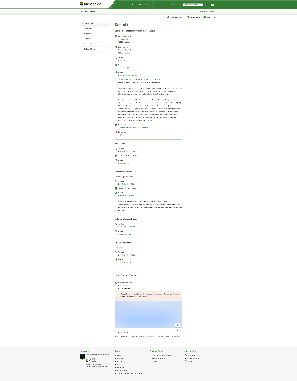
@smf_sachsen (126, 135)
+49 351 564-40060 (127, 151)
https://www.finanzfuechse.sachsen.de (134, 128)
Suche (119, 364)
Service (175, 5)
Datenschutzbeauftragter (129, 234)
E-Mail (190, 361)
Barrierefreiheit (122, 370)
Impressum (120, 358)
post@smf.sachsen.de (99, 366)
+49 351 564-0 (125, 61)
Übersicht (120, 355)
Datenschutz (121, 367)
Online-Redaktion (126, 262)
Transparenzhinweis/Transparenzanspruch (130, 373)
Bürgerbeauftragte (127, 195)
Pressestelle (124, 163)
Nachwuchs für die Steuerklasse (162, 355)
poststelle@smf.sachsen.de (130, 68)
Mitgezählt (87, 39)
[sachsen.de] (96, 4)
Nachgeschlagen (89, 49)
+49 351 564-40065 (127, 255)
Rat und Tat (88, 44)
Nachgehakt (88, 34)
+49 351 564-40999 (127, 184)
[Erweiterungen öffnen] (212, 5)
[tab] (96, 351)
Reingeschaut (88, 29)
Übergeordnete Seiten (207, 11)
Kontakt (119, 361)
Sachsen (121, 5)
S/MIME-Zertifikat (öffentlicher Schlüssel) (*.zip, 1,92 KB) (139, 79)
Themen (160, 5)
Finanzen (155, 361)
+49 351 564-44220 (127, 227)
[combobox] (193, 4)
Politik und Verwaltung (140, 5)
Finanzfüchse (89, 11)
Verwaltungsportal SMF (159, 358)
